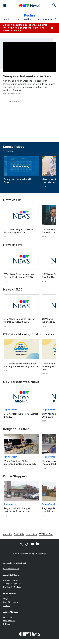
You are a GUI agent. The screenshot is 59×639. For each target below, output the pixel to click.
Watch (6, 19)
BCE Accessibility (11, 568)
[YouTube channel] (32, 544)
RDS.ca (6, 624)
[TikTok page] (26, 544)
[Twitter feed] (21, 544)
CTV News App (46, 534)
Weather (27, 19)
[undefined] (21, 171)
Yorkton (16, 19)
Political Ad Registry (12, 587)
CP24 (5, 599)
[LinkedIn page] (37, 544)
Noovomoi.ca (9, 620)
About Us (7, 534)
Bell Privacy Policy (11, 580)
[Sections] (5, 5)
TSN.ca (6, 605)
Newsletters (31, 534)
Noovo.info (8, 617)
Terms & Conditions (12, 584)
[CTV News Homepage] (29, 5)
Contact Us (19, 534)
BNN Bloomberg (10, 602)
